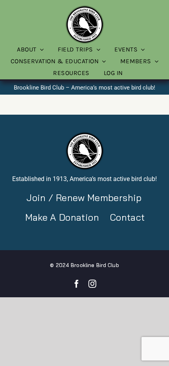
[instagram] (92, 284)
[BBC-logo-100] (84, 7)
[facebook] (77, 284)
